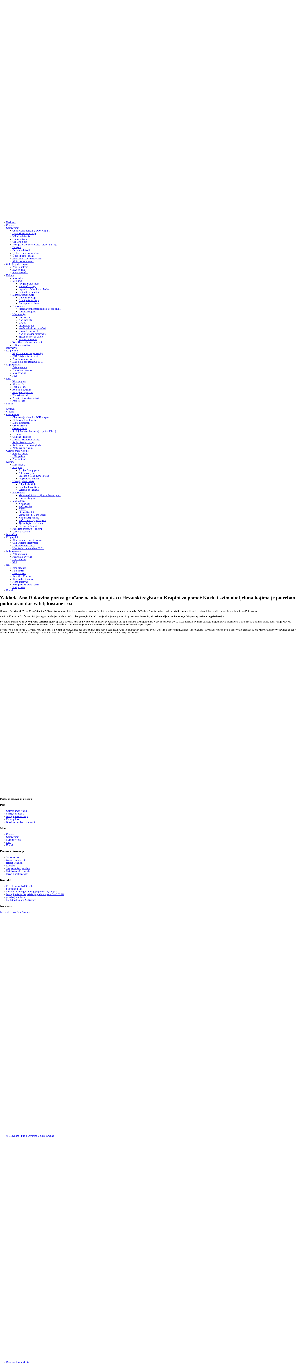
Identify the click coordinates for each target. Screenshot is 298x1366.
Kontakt (10, 403)
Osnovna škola (19, 242)
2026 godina (18, 269)
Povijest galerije (20, 267)
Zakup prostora (19, 367)
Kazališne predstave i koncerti (27, 342)
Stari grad (17, 281)
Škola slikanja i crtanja (23, 255)
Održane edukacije (21, 250)
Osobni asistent (19, 239)
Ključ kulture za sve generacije (27, 353)
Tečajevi (16, 247)
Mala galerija (18, 278)
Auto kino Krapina (21, 389)
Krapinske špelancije (29, 331)
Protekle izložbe (20, 272)
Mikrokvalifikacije (21, 236)
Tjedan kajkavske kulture (31, 336)
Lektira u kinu (19, 387)
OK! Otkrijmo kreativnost (25, 356)
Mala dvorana (19, 373)
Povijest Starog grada (29, 283)
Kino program (19, 381)
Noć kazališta (25, 320)
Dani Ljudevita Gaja (29, 300)
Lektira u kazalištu (21, 345)
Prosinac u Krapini (28, 339)
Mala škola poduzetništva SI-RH (28, 361)
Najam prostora (13, 364)
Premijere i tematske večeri (25, 398)
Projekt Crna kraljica (29, 292)
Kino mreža (18, 384)
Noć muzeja (24, 317)
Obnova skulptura (27, 311)
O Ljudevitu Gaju (27, 297)
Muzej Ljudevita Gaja (23, 295)
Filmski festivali (20, 395)
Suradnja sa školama (29, 303)
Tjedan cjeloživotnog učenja (26, 253)
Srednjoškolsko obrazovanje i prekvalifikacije (34, 244)
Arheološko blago (27, 286)
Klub (14, 375)
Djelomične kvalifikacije (24, 233)
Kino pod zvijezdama (22, 392)
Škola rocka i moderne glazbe (26, 258)
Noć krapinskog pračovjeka (32, 334)
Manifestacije (18, 314)
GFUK (22, 322)
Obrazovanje (12, 228)
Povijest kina (18, 400)
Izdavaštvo (11, 347)
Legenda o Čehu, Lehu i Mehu (34, 289)
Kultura (10, 275)
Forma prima (18, 306)
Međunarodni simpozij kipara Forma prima (40, 308)
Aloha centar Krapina (23, 261)
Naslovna (11, 222)
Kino (8, 378)
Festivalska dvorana (22, 370)
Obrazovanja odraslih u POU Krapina (31, 230)
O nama (10, 225)
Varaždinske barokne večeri (32, 328)
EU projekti (12, 350)
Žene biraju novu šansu (23, 359)
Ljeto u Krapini (26, 325)
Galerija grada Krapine (17, 264)
